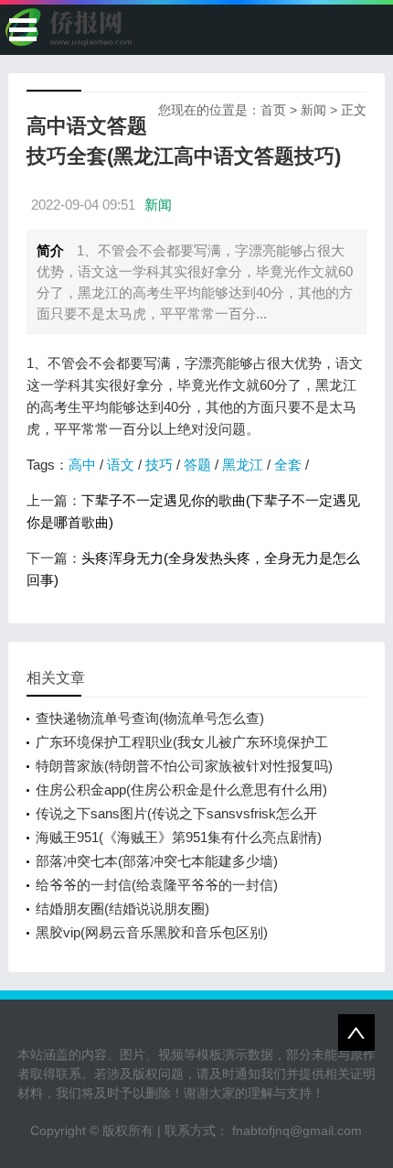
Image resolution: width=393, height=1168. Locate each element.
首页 (273, 110)
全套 (288, 464)
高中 (82, 464)
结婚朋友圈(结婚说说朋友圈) (122, 908)
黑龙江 (242, 464)
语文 (120, 464)
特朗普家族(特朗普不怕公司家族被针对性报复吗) (184, 765)
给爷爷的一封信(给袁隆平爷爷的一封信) (157, 884)
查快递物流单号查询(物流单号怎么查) (150, 718)
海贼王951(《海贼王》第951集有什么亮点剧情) (179, 837)
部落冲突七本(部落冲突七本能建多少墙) (157, 861)
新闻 (313, 110)
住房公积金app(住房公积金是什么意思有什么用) (181, 789)
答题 (197, 464)
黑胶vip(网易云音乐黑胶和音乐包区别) (152, 932)
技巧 (159, 464)
